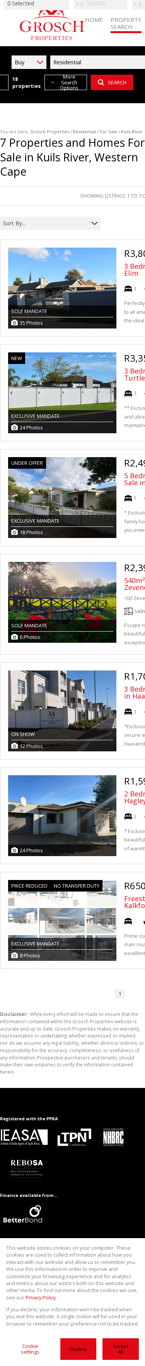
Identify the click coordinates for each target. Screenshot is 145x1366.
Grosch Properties (49, 131)
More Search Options (69, 82)
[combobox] (45, 223)
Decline (78, 1349)
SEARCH (117, 82)
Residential (84, 131)
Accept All (120, 1349)
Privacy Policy (41, 1297)
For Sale (108, 131)
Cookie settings (30, 1349)
